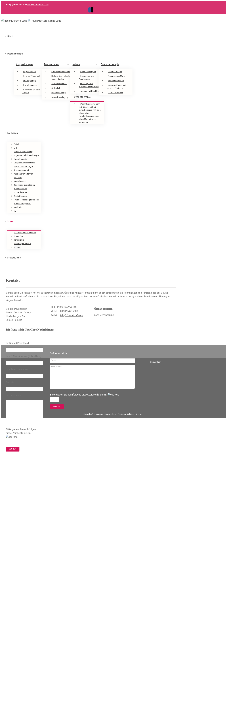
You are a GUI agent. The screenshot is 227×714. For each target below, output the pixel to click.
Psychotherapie (82, 96)
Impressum (99, 414)
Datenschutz (110, 414)
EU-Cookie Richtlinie (126, 414)
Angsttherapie (24, 64)
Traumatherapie (110, 64)
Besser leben (51, 64)
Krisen (76, 64)
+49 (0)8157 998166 (27, 482)
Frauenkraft (88, 414)
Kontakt (139, 414)
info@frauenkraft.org (38, 4)
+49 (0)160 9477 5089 (25, 486)
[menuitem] (89, 36)
